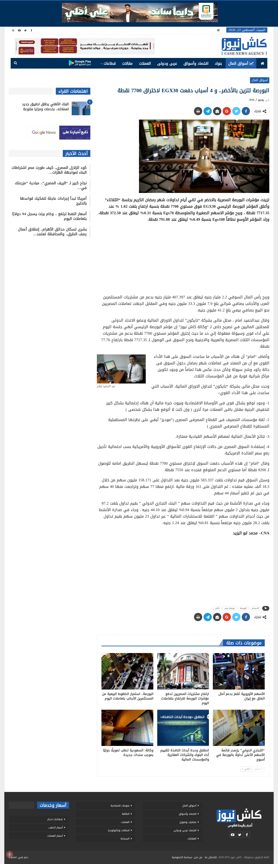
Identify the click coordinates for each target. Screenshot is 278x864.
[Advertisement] (183, 256)
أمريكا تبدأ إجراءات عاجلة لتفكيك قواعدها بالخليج (53, 201)
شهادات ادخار (55, 819)
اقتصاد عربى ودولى (185, 830)
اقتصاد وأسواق (196, 63)
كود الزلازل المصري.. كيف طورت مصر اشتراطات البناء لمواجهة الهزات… (49, 170)
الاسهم (255, 608)
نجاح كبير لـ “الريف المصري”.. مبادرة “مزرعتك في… (51, 185)
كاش (217, 608)
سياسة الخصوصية (182, 857)
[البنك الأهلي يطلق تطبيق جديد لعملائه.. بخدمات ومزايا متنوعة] (81, 108)
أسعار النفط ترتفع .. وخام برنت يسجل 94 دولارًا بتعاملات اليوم (49, 216)
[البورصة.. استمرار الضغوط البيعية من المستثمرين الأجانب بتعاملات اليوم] (127, 671)
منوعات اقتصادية (120, 805)
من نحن (198, 857)
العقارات (191, 838)
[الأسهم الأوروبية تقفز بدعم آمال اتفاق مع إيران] (239, 671)
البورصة (243, 608)
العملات (145, 63)
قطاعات (110, 63)
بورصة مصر (230, 608)
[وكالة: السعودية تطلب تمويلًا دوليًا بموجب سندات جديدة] (127, 728)
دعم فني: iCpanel (18, 857)
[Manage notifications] (9, 854)
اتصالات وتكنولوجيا (118, 830)
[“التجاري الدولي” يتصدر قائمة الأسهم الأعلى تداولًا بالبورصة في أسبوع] (239, 728)
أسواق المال (238, 63)
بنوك (218, 63)
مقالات (127, 63)
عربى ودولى (167, 63)
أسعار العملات (55, 835)
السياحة (125, 838)
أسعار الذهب (55, 827)
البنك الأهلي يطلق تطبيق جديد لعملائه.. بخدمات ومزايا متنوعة (45, 106)
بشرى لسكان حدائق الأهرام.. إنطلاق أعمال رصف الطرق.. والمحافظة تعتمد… (52, 231)
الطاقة (125, 813)
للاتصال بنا (211, 857)
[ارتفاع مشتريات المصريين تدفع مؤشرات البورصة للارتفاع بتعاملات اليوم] (183, 671)
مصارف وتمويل (187, 822)
